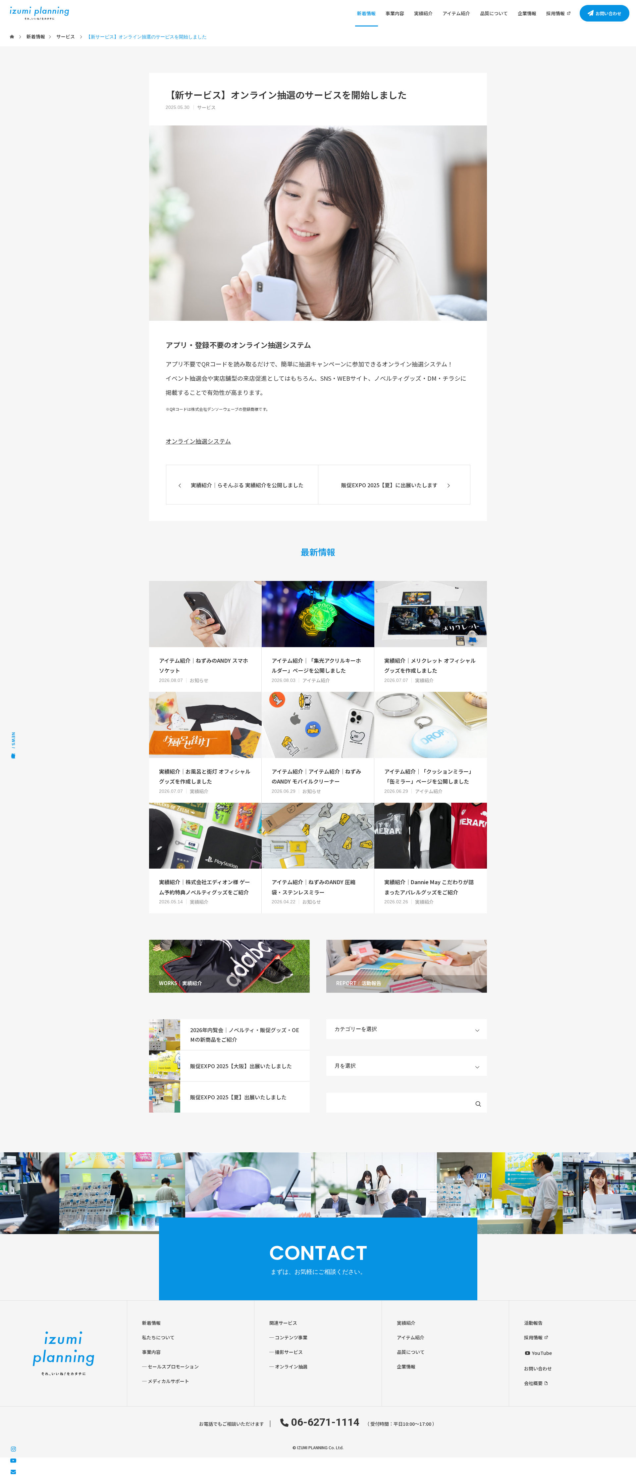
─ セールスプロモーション (170, 1366)
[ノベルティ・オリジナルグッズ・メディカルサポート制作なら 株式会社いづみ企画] (39, 13)
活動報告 (533, 1322)
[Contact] (13, 1471)
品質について (494, 13)
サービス (206, 107)
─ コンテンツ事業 (288, 1337)
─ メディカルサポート (165, 1381)
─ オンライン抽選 (288, 1366)
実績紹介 (423, 13)
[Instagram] (13, 1448)
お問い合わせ (538, 1368)
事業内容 (395, 13)
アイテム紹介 (456, 13)
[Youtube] (13, 1460)
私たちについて (158, 1337)
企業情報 (527, 13)
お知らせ (199, 680)
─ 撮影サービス (286, 1352)
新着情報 (366, 13)
